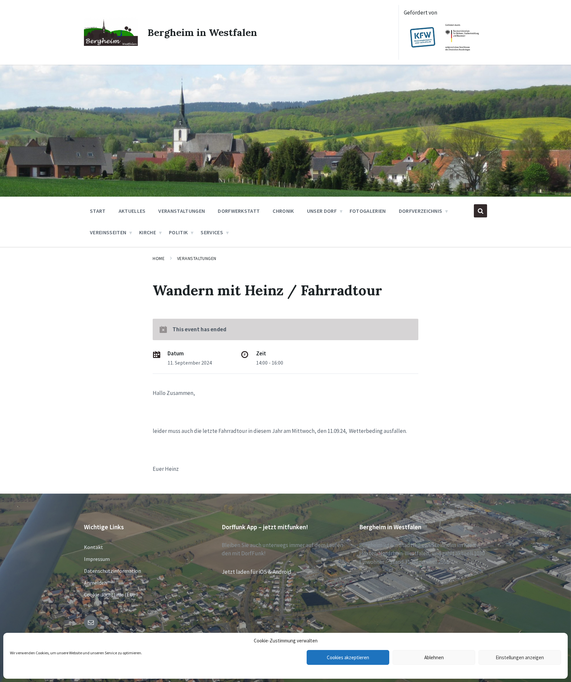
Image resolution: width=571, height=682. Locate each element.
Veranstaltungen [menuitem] (181, 211)
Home (159, 258)
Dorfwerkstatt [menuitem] (239, 211)
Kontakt (93, 547)
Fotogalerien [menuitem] (368, 211)
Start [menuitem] (98, 211)
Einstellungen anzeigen (520, 657)
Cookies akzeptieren (348, 657)
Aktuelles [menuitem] (132, 211)
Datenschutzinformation (112, 571)
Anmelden (95, 582)
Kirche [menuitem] (147, 232)
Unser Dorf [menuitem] (322, 211)
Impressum (97, 559)
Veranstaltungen (196, 258)
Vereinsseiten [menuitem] (108, 232)
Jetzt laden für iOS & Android (256, 571)
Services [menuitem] (212, 232)
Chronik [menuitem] (283, 211)
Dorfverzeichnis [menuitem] (420, 211)
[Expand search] (480, 210)
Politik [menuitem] (178, 232)
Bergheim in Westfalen (202, 32)
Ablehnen (434, 657)
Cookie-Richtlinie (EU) (109, 594)
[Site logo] (111, 44)
